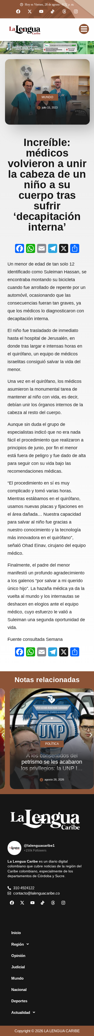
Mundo (17, 978)
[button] (3, 735)
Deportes (19, 1001)
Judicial (18, 967)
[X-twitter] (30, 11)
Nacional (19, 989)
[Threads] (64, 11)
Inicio (16, 933)
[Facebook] (18, 11)
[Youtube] (41, 11)
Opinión (18, 955)
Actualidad (20, 1012)
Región (17, 944)
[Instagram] (76, 11)
